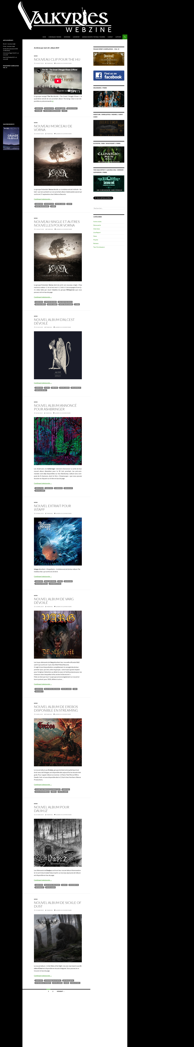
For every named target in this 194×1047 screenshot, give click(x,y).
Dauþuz (64, 885)
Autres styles (97, 221)
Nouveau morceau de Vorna (53, 128)
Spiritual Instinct (41, 390)
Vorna (53, 206)
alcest (47, 387)
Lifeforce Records (50, 302)
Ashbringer (58, 488)
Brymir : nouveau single (9, 44)
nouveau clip (49, 108)
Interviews (67, 37)
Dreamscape (68, 488)
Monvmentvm (74, 885)
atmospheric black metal (53, 980)
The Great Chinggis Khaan (52, 110)
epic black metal (68, 980)
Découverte (97, 225)
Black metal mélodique (52, 689)
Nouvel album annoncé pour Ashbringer (55, 407)
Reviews (96, 243)
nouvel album (60, 108)
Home (44, 37)
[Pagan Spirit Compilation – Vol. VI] (108, 59)
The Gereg (39, 110)
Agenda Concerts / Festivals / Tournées (93, 37)
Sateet (69, 204)
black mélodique (50, 581)
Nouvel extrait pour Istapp (52, 508)
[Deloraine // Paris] (108, 99)
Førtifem (54, 387)
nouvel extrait (72, 108)
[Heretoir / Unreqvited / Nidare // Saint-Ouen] (108, 128)
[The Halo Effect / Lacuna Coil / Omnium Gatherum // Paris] (108, 183)
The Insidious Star (55, 583)
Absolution (39, 488)
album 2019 (39, 108)
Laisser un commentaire (64, 63)
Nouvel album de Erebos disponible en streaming (56, 708)
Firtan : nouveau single (9, 46)
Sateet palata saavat (42, 206)
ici (52, 101)
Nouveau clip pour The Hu (57, 59)
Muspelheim (68, 581)
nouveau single (40, 304)
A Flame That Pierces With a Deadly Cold (48, 789)
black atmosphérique (42, 791)
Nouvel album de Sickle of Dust (57, 904)
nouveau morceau (41, 583)
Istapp (60, 581)
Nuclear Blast (76, 387)
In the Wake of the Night (43, 983)
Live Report (76, 37)
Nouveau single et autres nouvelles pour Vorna (57, 223)
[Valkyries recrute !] (11, 138)
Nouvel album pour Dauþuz (51, 809)
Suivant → (61, 991)
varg (75, 689)
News (36, 56)
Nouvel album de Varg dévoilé (54, 601)
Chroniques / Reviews (54, 37)
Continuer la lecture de (43, 199)
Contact (110, 37)
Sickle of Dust (75, 983)
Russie (66, 983)
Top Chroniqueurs (99, 247)
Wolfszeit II (39, 691)
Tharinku (50, 63)
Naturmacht (39, 887)
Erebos (54, 791)
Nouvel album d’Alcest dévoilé (54, 321)
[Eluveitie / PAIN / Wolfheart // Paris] (108, 154)
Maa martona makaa (65, 302)
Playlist (95, 240)
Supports (118, 37)
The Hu (65, 110)
